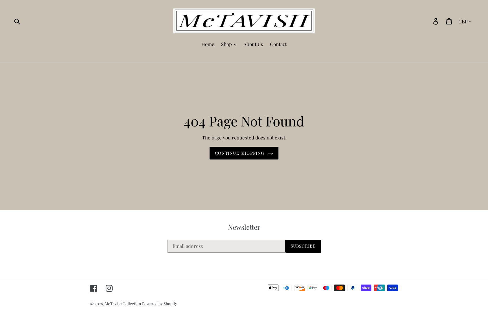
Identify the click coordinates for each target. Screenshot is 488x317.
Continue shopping (239, 153)
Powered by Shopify (159, 303)
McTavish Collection (123, 303)
